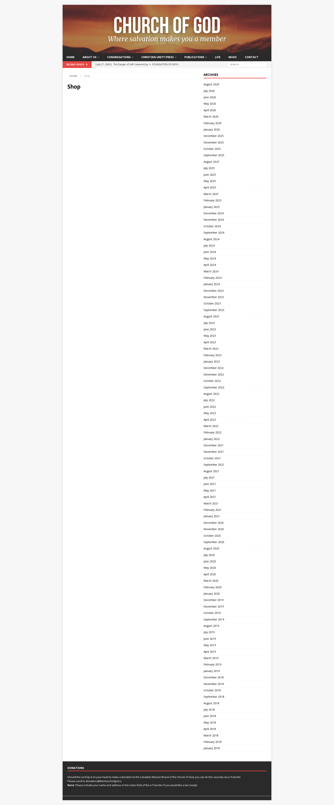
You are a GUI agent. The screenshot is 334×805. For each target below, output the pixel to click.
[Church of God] (167, 51)
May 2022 (210, 413)
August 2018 (211, 703)
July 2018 (209, 709)
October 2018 (212, 690)
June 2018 (210, 716)
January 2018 (212, 748)
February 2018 (213, 742)
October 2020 (212, 535)
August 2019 (211, 626)
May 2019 (210, 645)
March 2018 (211, 735)
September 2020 (214, 542)
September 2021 (214, 464)
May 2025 (210, 181)
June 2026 (210, 97)
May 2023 (210, 335)
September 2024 (214, 232)
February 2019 (213, 664)
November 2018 (214, 684)
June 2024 (210, 252)
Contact (251, 57)
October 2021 (212, 458)
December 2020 (214, 523)
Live (218, 57)
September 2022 (214, 387)
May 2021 (210, 490)
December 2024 (214, 213)
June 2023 (210, 329)
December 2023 (214, 290)
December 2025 (214, 136)
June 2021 (210, 484)
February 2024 (213, 278)
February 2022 (213, 432)
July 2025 (209, 168)
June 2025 (210, 174)
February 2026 (213, 123)
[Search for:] (247, 64)
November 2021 (214, 451)
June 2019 (210, 639)
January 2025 (212, 207)
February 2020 (213, 587)
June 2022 (210, 406)
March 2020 (211, 580)
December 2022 (214, 368)
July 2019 (209, 632)
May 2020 (210, 567)
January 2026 (212, 129)
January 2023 (212, 361)
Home (70, 57)
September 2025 (214, 155)
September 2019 (214, 619)
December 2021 (214, 445)
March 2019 (211, 658)
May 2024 (210, 258)
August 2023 (211, 316)
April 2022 (210, 419)
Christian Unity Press (157, 57)
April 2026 (210, 110)
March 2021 (211, 503)
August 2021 (211, 471)
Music (232, 57)
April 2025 (210, 187)
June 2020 (210, 561)
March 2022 (211, 426)
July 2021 (209, 477)
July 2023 (209, 323)
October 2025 (212, 149)
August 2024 (211, 239)
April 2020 (210, 574)
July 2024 (209, 245)
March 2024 (211, 271)
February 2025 (213, 200)
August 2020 (211, 548)
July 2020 (209, 555)
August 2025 (211, 162)
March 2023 (211, 348)
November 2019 (214, 606)
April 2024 (210, 265)
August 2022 (211, 394)
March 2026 (211, 116)
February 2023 (213, 355)
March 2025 (211, 194)
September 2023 (214, 310)
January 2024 (212, 284)
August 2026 (211, 84)
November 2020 (214, 529)
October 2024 (212, 226)
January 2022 (212, 439)
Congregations (119, 57)
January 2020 (212, 593)
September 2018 (214, 696)
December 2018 (214, 677)
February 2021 (213, 510)
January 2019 (212, 671)
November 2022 (214, 374)
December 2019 (214, 600)
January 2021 (212, 516)
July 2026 (209, 91)
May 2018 (210, 722)
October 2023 (212, 303)
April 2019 (210, 651)
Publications (194, 57)
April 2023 (210, 342)
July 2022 (209, 400)
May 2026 (210, 103)
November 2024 (214, 219)
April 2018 (210, 729)
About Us (89, 57)
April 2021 (210, 497)
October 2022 (212, 381)
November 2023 (214, 297)
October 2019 (212, 613)
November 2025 (214, 142)
